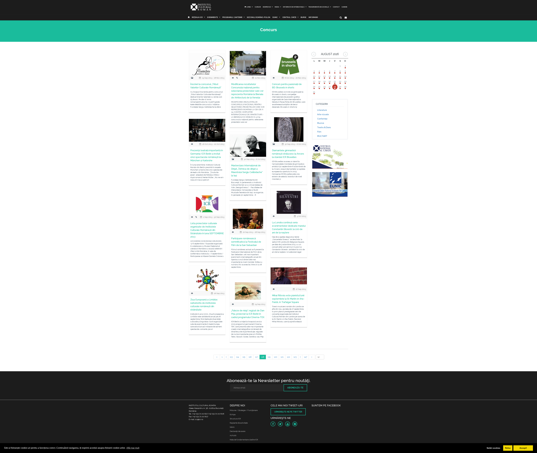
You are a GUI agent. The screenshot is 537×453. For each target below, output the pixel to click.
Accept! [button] (523, 448)
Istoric (232, 427)
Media (277, 7)
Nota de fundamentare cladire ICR (244, 440)
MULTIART (322, 136)
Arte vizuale (323, 114)
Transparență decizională (318, 7)
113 (231, 357)
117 (256, 357)
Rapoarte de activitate (239, 423)
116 (250, 357)
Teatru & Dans (324, 127)
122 (288, 357)
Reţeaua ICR (197, 17)
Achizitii (233, 435)
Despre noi (267, 7)
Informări (313, 17)
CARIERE (344, 7)
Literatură (322, 110)
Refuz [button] (508, 448)
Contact (336, 7)
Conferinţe (322, 119)
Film (319, 132)
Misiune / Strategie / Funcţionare (244, 410)
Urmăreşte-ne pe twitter (288, 412)
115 (243, 357)
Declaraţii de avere (237, 431)
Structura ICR (235, 419)
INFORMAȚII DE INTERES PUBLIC (294, 7)
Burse (303, 17)
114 (237, 357)
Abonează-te (295, 387)
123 (295, 357)
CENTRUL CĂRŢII (289, 17)
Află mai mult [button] (132, 448)
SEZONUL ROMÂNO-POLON (258, 17)
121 (282, 357)
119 (269, 357)
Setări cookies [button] (493, 448)
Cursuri (258, 7)
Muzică (320, 123)
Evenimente (212, 17)
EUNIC (275, 17)
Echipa (232, 414)
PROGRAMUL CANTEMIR (232, 17)
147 (305, 357)
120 (275, 357)
